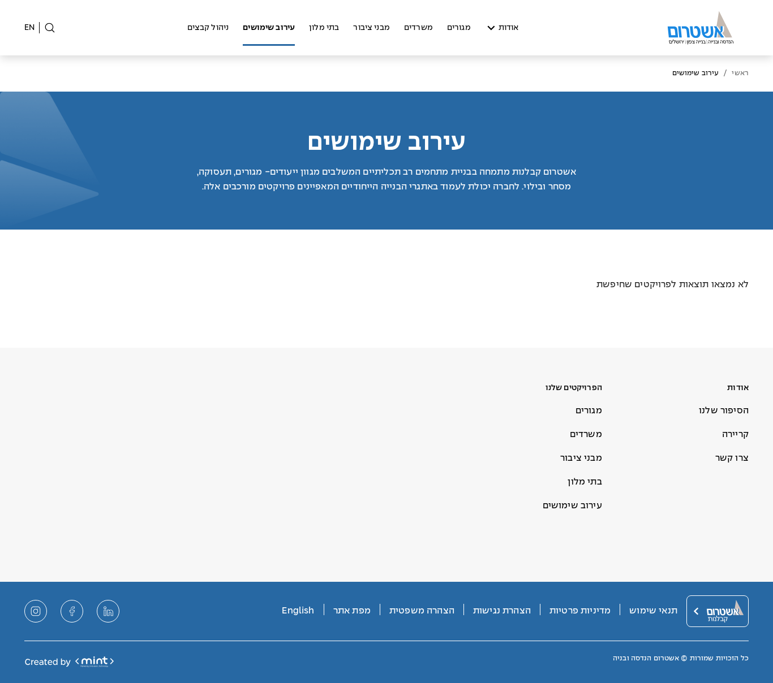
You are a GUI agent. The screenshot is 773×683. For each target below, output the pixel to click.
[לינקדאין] (108, 611)
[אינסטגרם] (35, 611)
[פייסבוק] (72, 611)
